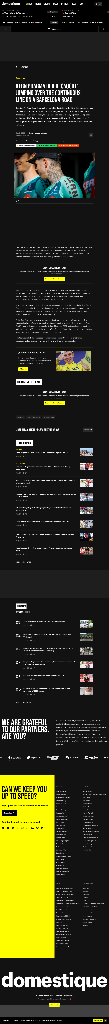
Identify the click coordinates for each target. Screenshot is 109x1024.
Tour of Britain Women (15, 13)
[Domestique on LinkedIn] (32, 828)
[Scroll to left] (5, 29)
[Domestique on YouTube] (8, 828)
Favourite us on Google (27, 145)
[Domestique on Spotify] (3, 828)
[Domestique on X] (12, 828)
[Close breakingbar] (105, 1020)
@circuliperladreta (81, 253)
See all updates (23, 562)
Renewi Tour (70, 13)
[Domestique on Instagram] (22, 828)
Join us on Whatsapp (48, 145)
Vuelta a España (50, 329)
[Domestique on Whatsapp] (42, 828)
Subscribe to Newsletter (69, 145)
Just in (27, 612)
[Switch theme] (98, 4)
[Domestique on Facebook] (17, 828)
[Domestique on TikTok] (27, 828)
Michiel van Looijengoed (37, 133)
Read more (98, 1020)
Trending (19, 612)
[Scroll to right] (104, 29)
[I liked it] (91, 135)
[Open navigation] (105, 4)
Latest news (24, 67)
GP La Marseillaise (53, 332)
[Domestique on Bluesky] (37, 828)
